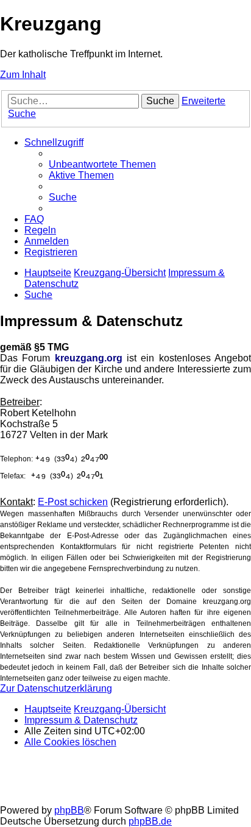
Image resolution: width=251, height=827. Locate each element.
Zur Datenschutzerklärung (56, 688)
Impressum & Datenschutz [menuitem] (81, 720)
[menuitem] (102, 164)
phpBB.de (150, 821)
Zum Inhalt (23, 74)
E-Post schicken (73, 502)
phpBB (69, 810)
